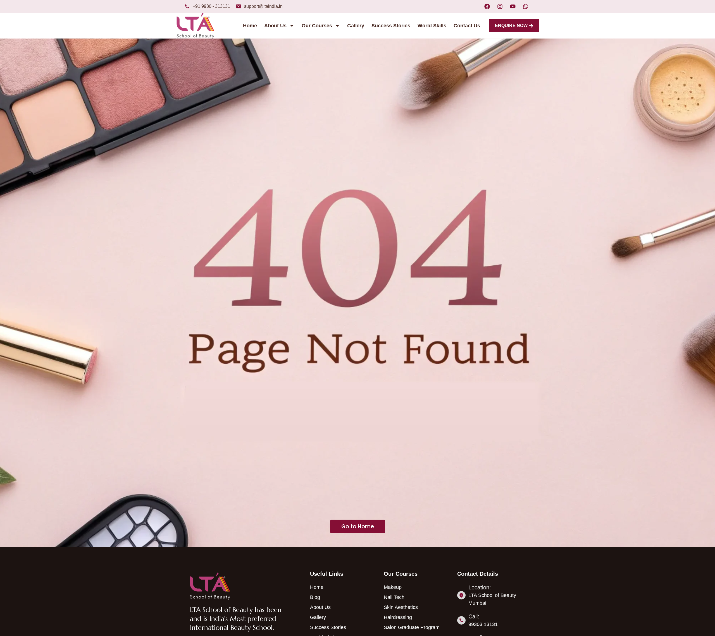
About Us (275, 25)
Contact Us (467, 25)
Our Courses (317, 25)
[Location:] (461, 595)
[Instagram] (500, 6)
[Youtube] (513, 6)
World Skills (432, 25)
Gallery (355, 25)
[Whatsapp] (526, 6)
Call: (473, 616)
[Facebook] (487, 6)
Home (250, 25)
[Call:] (461, 620)
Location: (479, 587)
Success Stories (390, 25)
